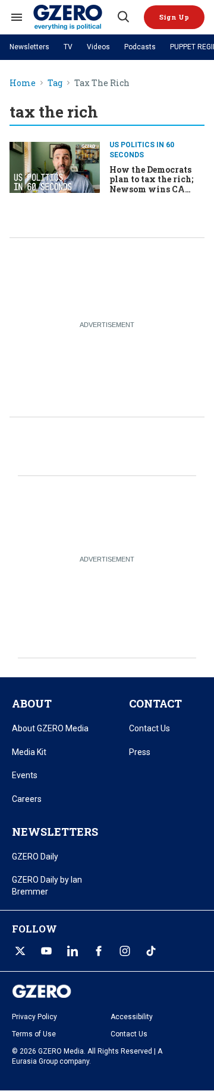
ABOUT (32, 703)
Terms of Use (34, 1034)
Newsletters (29, 47)
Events (24, 775)
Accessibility (132, 1017)
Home (23, 83)
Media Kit (29, 752)
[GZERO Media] (74, 17)
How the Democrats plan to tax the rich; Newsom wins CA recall (151, 184)
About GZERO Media (50, 728)
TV (68, 47)
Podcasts (140, 47)
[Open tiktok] (151, 951)
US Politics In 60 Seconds (141, 150)
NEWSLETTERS (55, 831)
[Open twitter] (20, 951)
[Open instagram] (125, 951)
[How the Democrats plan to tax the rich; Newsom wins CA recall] (55, 166)
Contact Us (149, 728)
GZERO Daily (35, 856)
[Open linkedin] (72, 951)
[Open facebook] (98, 951)
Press (139, 752)
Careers (27, 799)
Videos (98, 47)
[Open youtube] (46, 951)
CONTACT (155, 703)
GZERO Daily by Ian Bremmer (47, 885)
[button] (174, 17)
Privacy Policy (34, 1017)
